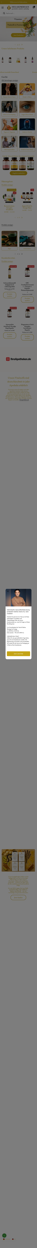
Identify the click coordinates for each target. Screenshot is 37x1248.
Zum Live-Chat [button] (18, 654)
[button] (8, 591)
